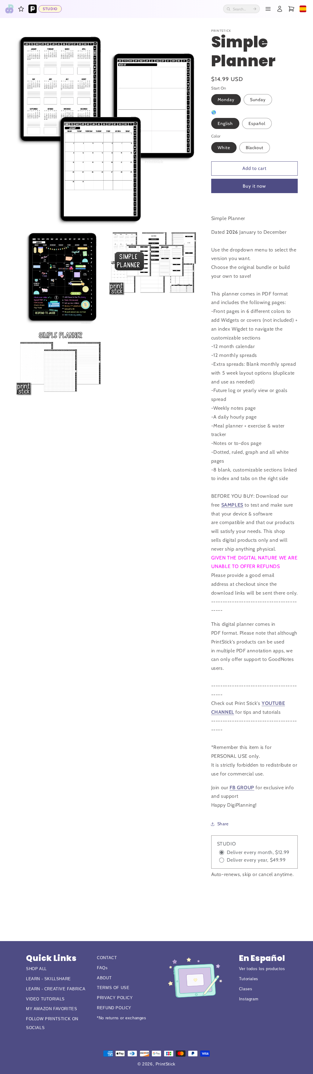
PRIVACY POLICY (115, 997)
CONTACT (107, 957)
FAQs (102, 968)
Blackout (254, 147)
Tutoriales (248, 979)
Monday (226, 99)
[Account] (279, 9)
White (224, 147)
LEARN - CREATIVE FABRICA (55, 989)
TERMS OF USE (113, 987)
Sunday (258, 99)
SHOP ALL (36, 968)
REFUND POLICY (114, 1008)
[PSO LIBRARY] (32, 9)
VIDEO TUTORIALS (45, 999)
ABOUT (104, 978)
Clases (245, 989)
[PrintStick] (9, 8)
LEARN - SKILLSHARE (48, 979)
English (225, 123)
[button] (21, 9)
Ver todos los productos (262, 968)
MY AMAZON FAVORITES (51, 1008)
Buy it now (254, 186)
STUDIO (50, 8)
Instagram (248, 999)
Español (257, 123)
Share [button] (223, 824)
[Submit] (254, 9)
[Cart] (291, 9)
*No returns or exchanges (121, 1018)
